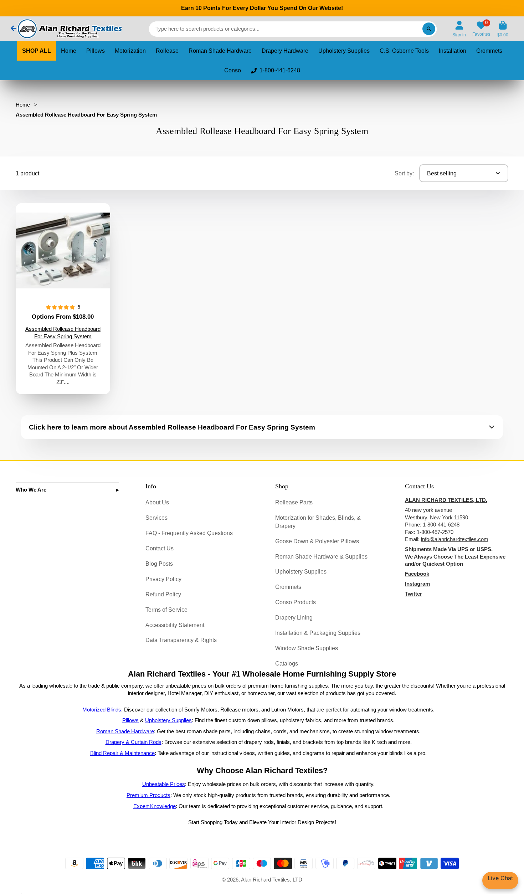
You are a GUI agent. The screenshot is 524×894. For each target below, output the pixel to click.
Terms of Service (166, 609)
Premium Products (148, 795)
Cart (502, 29)
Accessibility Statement (174, 625)
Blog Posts (159, 563)
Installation (452, 51)
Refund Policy (163, 594)
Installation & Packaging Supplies (317, 633)
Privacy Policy (163, 579)
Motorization (130, 51)
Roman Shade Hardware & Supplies (321, 556)
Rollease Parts (294, 502)
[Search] (428, 28)
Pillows (95, 51)
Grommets (489, 51)
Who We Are (31, 490)
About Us (157, 502)
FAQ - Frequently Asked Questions (189, 533)
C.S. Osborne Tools (404, 51)
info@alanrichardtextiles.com (454, 539)
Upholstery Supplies (344, 51)
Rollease (167, 51)
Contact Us (159, 548)
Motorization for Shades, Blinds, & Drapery (318, 521)
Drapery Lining (294, 617)
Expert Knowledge (154, 806)
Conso (232, 70)
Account (459, 29)
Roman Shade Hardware (220, 51)
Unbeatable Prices (163, 784)
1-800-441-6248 (280, 70)
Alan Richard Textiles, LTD (271, 880)
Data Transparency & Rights (181, 640)
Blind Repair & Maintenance (122, 753)
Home (68, 51)
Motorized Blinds (101, 710)
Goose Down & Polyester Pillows (317, 541)
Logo (69, 28)
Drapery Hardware (285, 51)
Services (156, 517)
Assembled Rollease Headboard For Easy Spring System (63, 298)
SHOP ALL (36, 51)
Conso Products (295, 602)
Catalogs (286, 663)
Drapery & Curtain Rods (133, 742)
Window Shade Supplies (306, 648)
